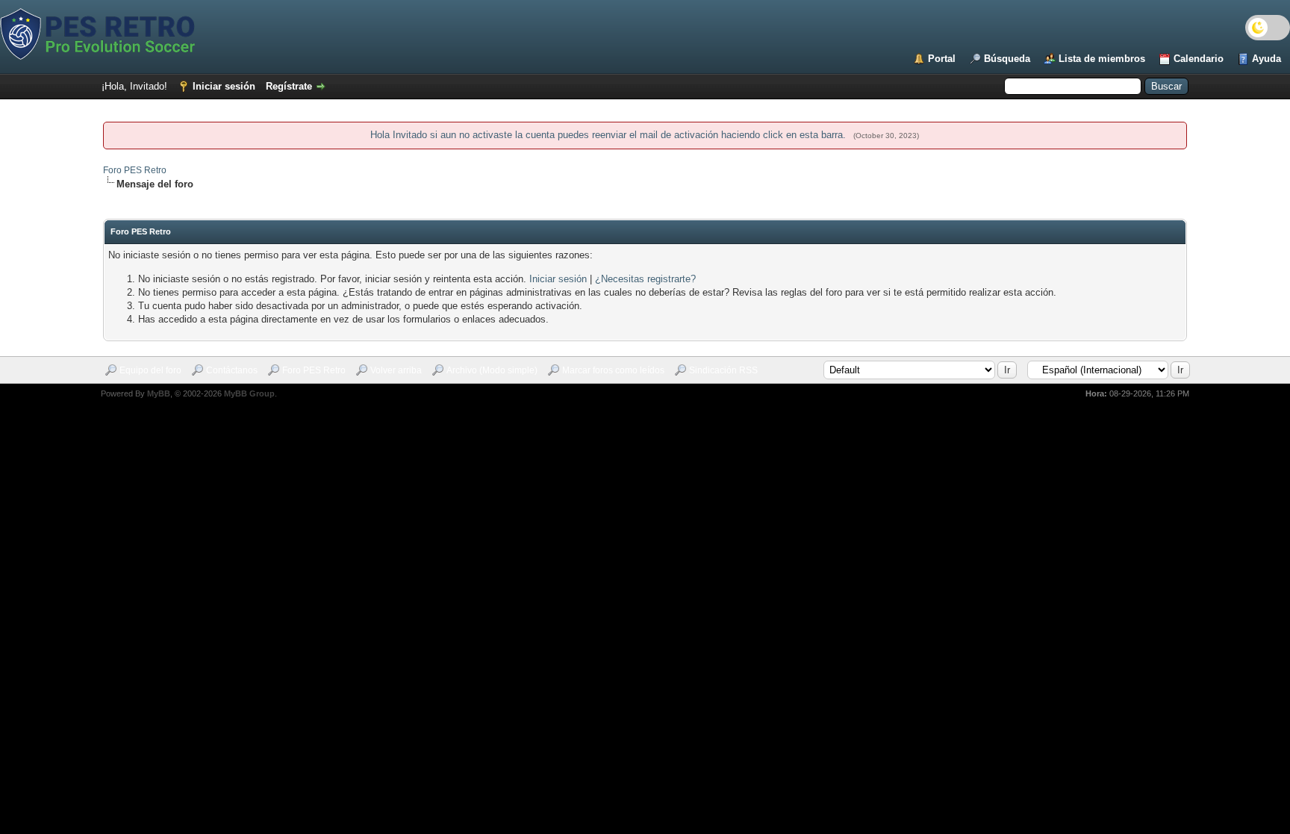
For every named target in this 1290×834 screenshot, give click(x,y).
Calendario (1199, 58)
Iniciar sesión (224, 86)
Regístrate (289, 86)
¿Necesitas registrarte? (645, 278)
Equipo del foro (150, 370)
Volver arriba (396, 370)
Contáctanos (232, 370)
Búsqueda (1007, 58)
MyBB (158, 393)
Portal (942, 58)
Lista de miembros (1102, 58)
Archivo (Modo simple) (492, 370)
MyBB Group (249, 393)
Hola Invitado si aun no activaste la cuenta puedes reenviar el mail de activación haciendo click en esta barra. (609, 134)
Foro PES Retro (134, 170)
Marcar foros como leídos (613, 370)
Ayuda (1266, 58)
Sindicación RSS (723, 370)
